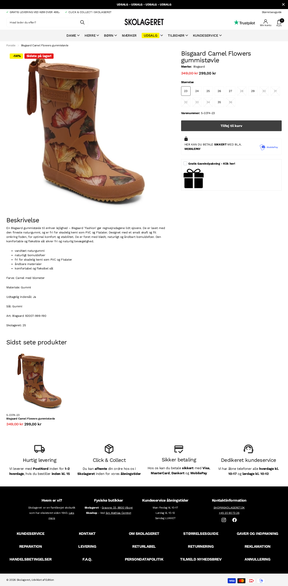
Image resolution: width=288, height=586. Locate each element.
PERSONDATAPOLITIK (144, 559)
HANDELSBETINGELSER (30, 559)
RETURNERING (201, 546)
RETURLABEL (144, 546)
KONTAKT (87, 533)
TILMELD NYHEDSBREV (200, 559)
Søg (82, 22)
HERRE (90, 35)
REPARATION (30, 546)
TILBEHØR (176, 35)
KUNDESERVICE (30, 533)
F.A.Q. (87, 559)
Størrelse (187, 82)
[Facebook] (234, 520)
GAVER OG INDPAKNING (257, 533)
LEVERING (87, 546)
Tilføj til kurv (231, 126)
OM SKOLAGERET (144, 533)
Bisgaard (199, 66)
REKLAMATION (258, 546)
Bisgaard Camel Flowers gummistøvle (30, 418)
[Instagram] (224, 520)
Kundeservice (205, 35)
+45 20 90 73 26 (229, 512)
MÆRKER (129, 35)
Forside (11, 45)
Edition (49, 579)
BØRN (108, 35)
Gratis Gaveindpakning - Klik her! (211, 163)
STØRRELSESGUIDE (200, 533)
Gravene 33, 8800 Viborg (117, 507)
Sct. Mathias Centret (118, 512)
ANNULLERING (257, 559)
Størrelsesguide (272, 12)
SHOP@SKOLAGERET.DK (229, 507)
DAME (71, 35)
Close (283, 4)
